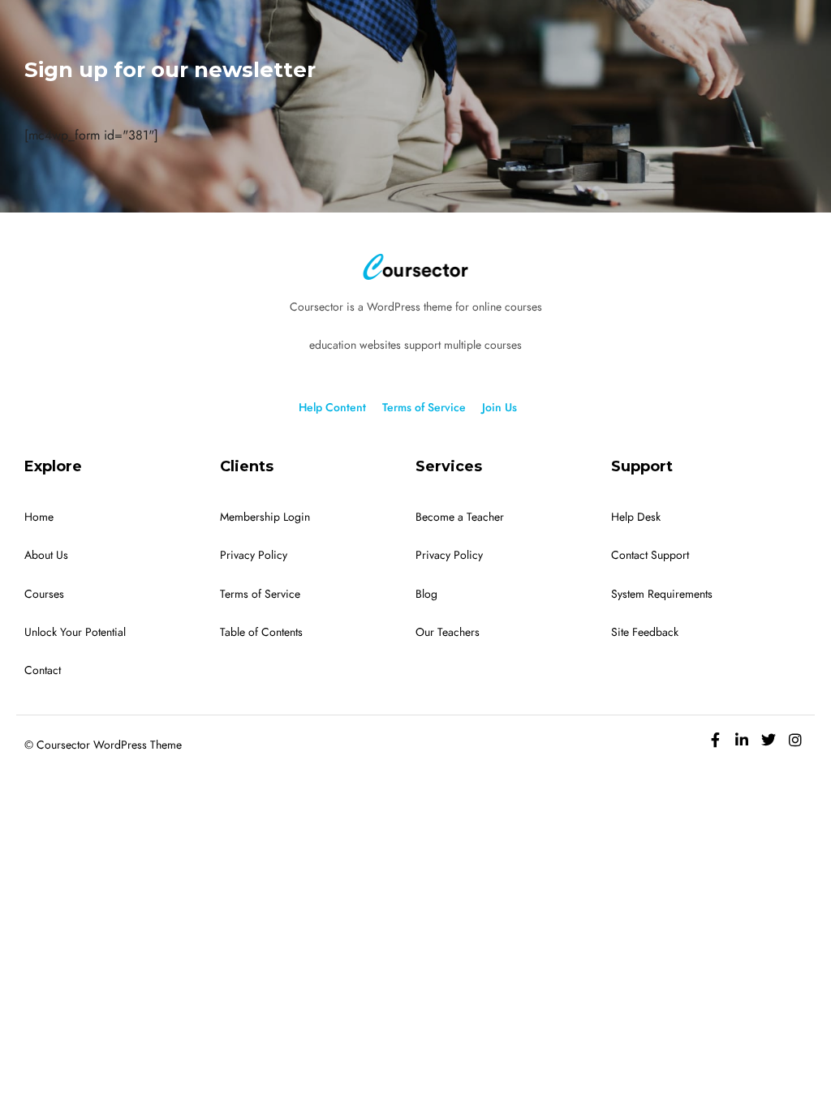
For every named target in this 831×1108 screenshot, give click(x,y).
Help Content (332, 407)
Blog (426, 594)
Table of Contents (261, 632)
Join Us (499, 407)
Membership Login (265, 517)
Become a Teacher (460, 517)
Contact (42, 670)
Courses (44, 594)
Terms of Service (424, 407)
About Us (46, 555)
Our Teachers (448, 632)
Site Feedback (644, 632)
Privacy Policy (253, 555)
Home (39, 517)
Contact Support (650, 555)
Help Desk (636, 517)
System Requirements (662, 594)
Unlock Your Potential (75, 632)
